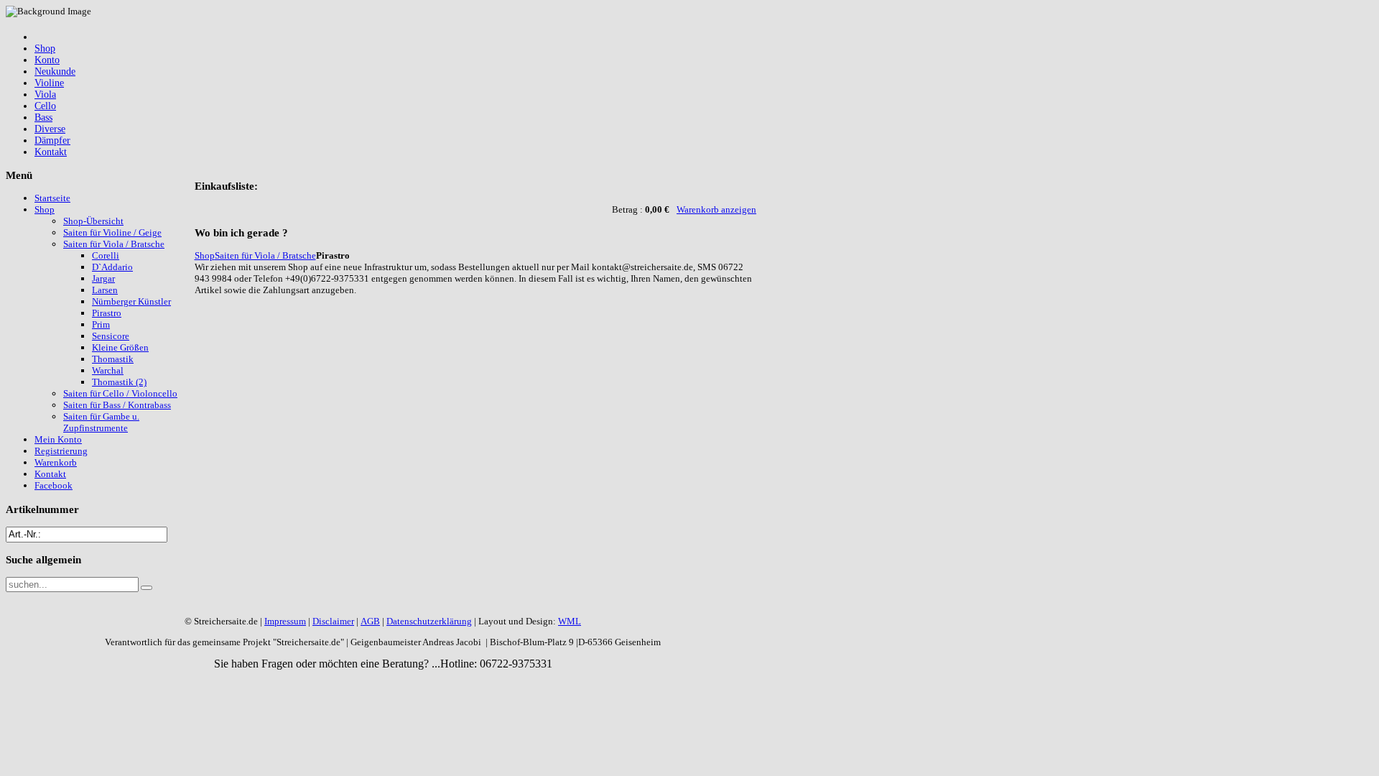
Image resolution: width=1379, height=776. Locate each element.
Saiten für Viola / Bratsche (265, 255)
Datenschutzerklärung (429, 621)
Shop (205, 255)
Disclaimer (333, 621)
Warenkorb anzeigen (716, 209)
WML (569, 621)
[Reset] (146, 588)
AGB (370, 621)
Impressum (285, 621)
